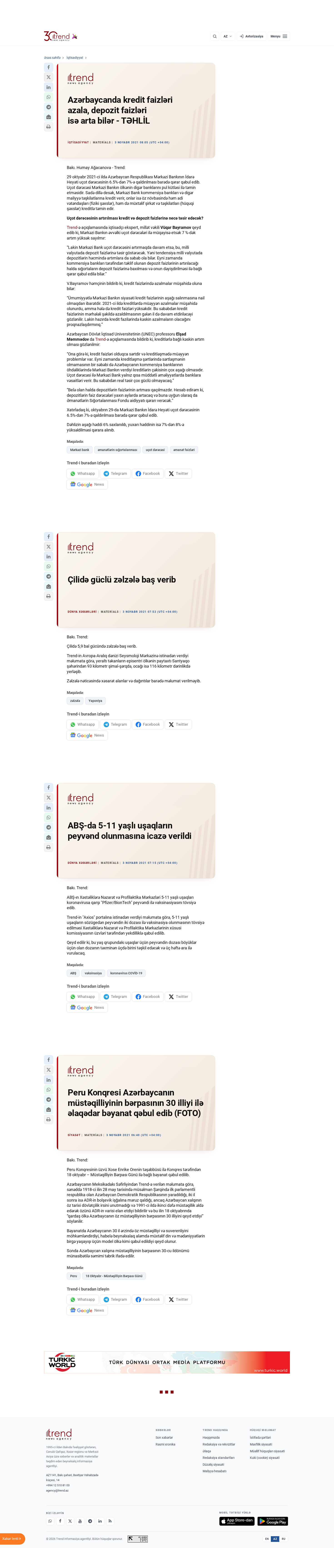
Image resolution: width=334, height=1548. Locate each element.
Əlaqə (207, 1451)
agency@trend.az (57, 1490)
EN (267, 1539)
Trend (72, 227)
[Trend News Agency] (59, 1434)
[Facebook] (60, 1521)
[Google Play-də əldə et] (272, 1521)
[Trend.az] (61, 36)
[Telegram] (90, 1521)
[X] (70, 1521)
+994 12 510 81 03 (58, 1485)
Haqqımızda (211, 1437)
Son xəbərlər (164, 1437)
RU (284, 1539)
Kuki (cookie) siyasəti (264, 1458)
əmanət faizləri (184, 450)
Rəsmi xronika (165, 1444)
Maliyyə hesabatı (214, 1471)
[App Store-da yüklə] (237, 1521)
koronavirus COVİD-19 (126, 973)
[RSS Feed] (110, 1521)
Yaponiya (95, 701)
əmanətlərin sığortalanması (117, 450)
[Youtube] (80, 1521)
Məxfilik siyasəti (261, 1444)
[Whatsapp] (50, 1521)
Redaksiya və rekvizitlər (219, 1444)
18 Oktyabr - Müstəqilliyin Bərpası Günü (114, 1276)
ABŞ (73, 973)
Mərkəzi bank (79, 450)
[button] (48, 67)
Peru (73, 1276)
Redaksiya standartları (218, 1458)
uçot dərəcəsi (155, 450)
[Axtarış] (214, 36)
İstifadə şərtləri (260, 1437)
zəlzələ (75, 701)
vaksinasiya (93, 973)
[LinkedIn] (100, 1521)
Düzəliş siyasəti (213, 1464)
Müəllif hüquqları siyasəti (267, 1451)
